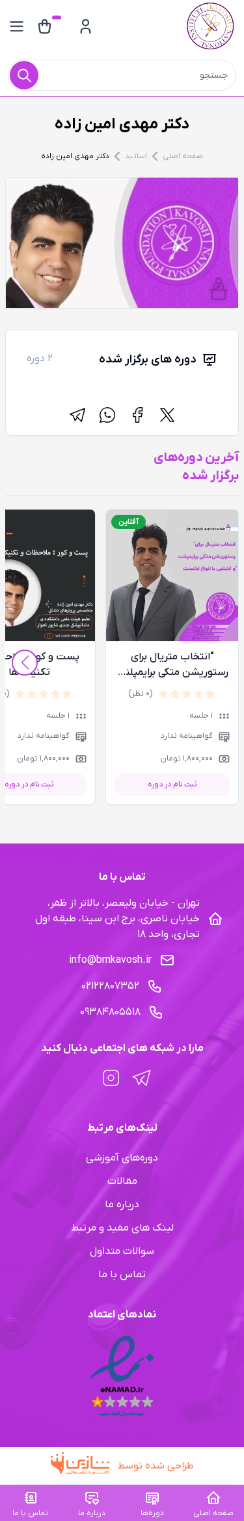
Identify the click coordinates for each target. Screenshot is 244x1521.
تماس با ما (122, 1274)
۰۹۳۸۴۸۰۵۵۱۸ (110, 1012)
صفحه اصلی (183, 156)
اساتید (136, 156)
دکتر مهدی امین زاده (75, 156)
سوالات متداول (122, 1251)
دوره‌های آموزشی (122, 1157)
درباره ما (122, 1204)
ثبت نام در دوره (172, 784)
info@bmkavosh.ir (110, 960)
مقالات (122, 1181)
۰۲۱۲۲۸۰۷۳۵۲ (110, 986)
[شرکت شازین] (84, 1466)
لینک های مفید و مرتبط (122, 1227)
